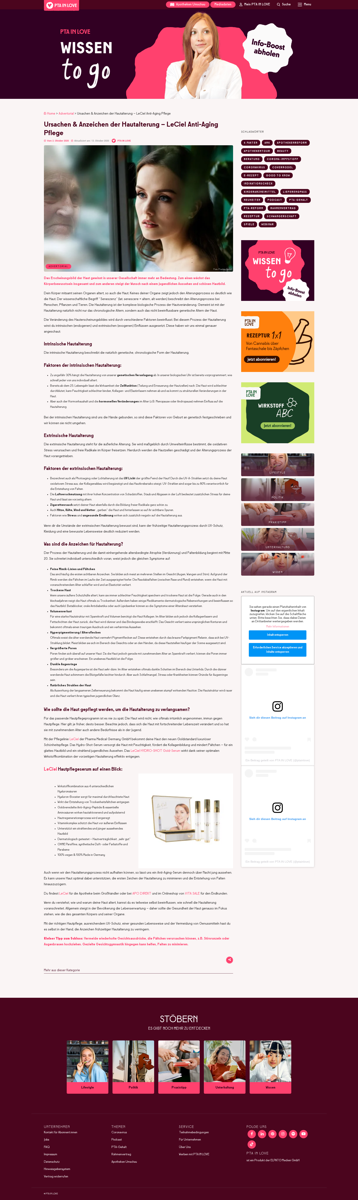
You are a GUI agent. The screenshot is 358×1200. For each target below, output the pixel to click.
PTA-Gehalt (119, 1147)
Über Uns (185, 1147)
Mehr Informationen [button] (277, 626)
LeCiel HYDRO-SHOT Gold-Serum (155, 750)
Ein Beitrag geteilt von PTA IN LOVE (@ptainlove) (278, 760)
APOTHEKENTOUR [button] (257, 151)
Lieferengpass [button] (295, 192)
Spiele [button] (249, 225)
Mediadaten (222, 4)
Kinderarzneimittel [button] (260, 192)
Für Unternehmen (190, 1139)
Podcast (116, 1139)
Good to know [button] (278, 176)
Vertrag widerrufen (56, 1176)
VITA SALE (192, 893)
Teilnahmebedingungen (194, 1132)
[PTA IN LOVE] (61, 5)
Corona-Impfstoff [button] (282, 159)
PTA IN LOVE (124, 140)
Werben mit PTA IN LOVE (194, 1154)
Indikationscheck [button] (258, 184)
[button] (179, 54)
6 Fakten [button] (251, 143)
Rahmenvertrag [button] (283, 208)
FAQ (47, 1147)
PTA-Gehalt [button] (298, 200)
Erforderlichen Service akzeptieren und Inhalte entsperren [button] (277, 649)
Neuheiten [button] (252, 200)
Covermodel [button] (282, 168)
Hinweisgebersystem (57, 1169)
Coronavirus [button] (254, 168)
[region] (179, 54)
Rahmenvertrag (121, 1154)
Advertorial (66, 113)
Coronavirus (119, 1132)
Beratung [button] (252, 159)
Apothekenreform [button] (292, 143)
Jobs (46, 1139)
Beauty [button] (283, 151)
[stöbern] (87, 1067)
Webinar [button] (267, 225)
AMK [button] (267, 143)
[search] (284, 4)
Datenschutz (52, 1161)
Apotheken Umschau (190, 4)
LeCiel (74, 739)
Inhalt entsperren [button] (277, 635)
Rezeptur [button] (252, 217)
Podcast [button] (274, 200)
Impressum (50, 1154)
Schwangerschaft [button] (282, 217)
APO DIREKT (141, 893)
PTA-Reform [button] (253, 208)
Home (51, 113)
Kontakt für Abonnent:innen (60, 1132)
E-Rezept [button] (251, 176)
